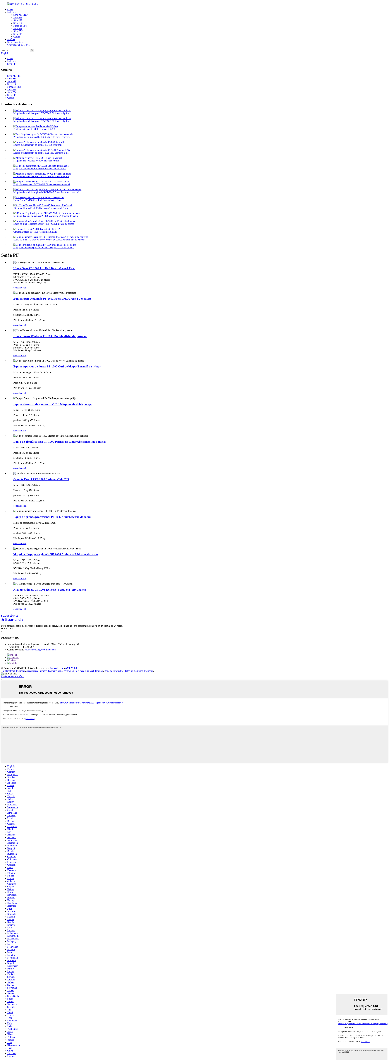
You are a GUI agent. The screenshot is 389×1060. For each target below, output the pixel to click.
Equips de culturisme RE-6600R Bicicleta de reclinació (39, 168)
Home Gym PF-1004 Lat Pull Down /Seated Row (37, 200)
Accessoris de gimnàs (36, 671)
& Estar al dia (12, 617)
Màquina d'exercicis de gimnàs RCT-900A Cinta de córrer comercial (46, 192)
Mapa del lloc (56, 668)
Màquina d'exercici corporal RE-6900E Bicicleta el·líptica (41, 121)
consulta (17, 287)
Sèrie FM (17, 28)
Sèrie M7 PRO (20, 15)
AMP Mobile (71, 668)
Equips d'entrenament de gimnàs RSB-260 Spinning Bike (41, 152)
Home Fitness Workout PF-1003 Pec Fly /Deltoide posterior (50, 336)
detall (23, 287)
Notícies (11, 39)
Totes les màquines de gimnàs (139, 671)
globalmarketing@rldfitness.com (40, 649)
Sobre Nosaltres (14, 42)
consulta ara (7, 628)
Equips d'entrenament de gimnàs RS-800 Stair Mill (37, 145)
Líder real (12, 12)
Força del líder (20, 25)
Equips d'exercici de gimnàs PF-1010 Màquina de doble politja (43, 247)
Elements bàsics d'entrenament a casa (66, 671)
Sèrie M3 (17, 17)
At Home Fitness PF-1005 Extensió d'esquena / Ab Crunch (41, 208)
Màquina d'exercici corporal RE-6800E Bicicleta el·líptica (41, 113)
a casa (10, 9)
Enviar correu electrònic (12, 676)
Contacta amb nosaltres (18, 45)
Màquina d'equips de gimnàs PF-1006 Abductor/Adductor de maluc (45, 216)
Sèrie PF (17, 34)
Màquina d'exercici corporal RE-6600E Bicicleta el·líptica (41, 176)
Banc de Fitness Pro (114, 671)
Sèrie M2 (17, 20)
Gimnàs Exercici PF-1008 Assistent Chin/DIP (35, 231)
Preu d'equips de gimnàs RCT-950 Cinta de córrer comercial (42, 137)
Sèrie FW (17, 31)
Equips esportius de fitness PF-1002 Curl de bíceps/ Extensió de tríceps (57, 366)
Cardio (16, 36)
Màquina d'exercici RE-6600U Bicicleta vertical (36, 160)
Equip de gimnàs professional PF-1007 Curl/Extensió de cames (43, 224)
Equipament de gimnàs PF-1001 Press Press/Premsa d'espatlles (52, 298)
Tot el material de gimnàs (13, 671)
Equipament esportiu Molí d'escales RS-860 (34, 129)
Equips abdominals (94, 671)
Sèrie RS (17, 23)
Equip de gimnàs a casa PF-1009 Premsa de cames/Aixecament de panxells (49, 239)
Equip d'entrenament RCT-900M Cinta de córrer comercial (41, 184)
